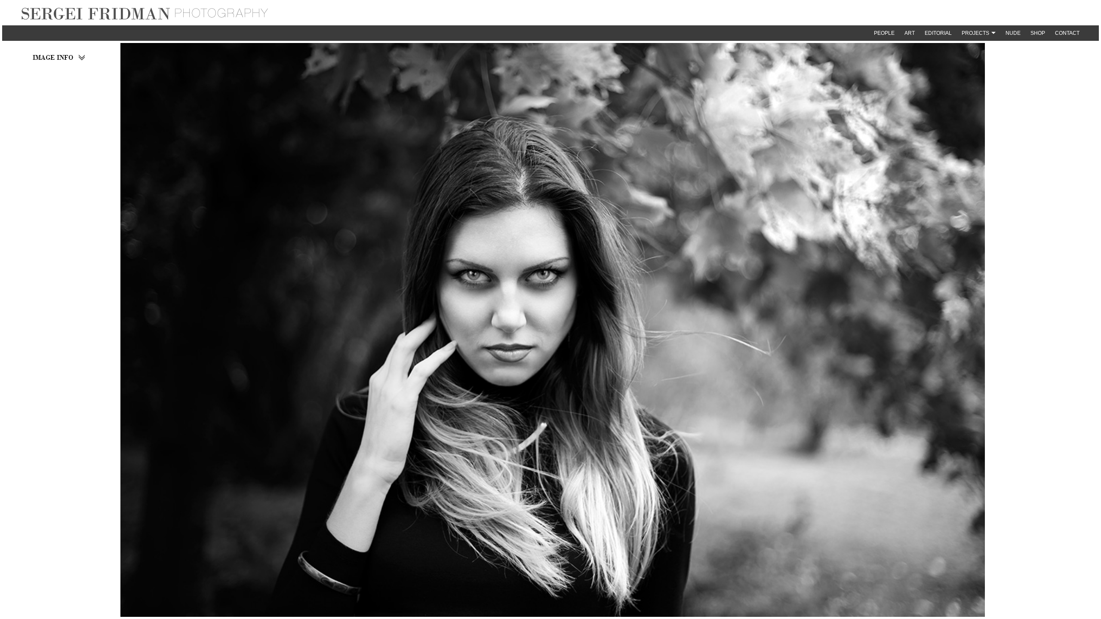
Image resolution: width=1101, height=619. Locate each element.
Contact (1067, 33)
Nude (1013, 33)
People (884, 33)
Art (909, 33)
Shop (1037, 33)
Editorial (938, 33)
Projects (975, 33)
